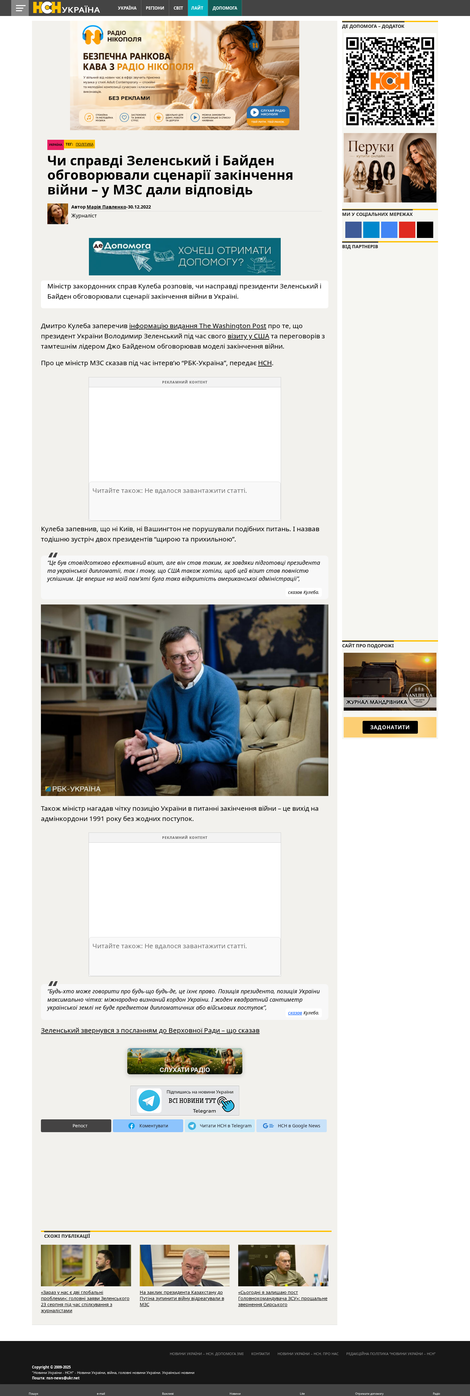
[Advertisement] (185, 432)
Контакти (260, 1353)
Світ (178, 8)
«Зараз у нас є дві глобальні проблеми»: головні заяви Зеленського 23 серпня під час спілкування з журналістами (85, 1301)
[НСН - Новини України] (184, 1101)
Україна (127, 8)
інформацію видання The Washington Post (197, 325)
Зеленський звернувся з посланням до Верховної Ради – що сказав (150, 1030)
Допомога (225, 8)
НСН (265, 362)
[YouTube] (407, 230)
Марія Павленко (106, 207)
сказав (295, 1013)
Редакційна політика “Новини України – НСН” (390, 1353)
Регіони (155, 8)
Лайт (197, 8)
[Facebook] (353, 230)
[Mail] (425, 230)
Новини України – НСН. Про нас (308, 1353)
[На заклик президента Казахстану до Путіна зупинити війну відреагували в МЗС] (185, 1274)
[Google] (389, 230)
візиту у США (248, 335)
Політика (84, 144)
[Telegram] (371, 230)
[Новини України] (66, 7)
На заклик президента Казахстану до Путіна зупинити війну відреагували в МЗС (182, 1298)
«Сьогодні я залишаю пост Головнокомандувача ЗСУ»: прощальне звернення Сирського (282, 1298)
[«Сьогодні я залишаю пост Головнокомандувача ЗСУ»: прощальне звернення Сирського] (283, 1274)
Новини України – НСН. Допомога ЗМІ (207, 1353)
